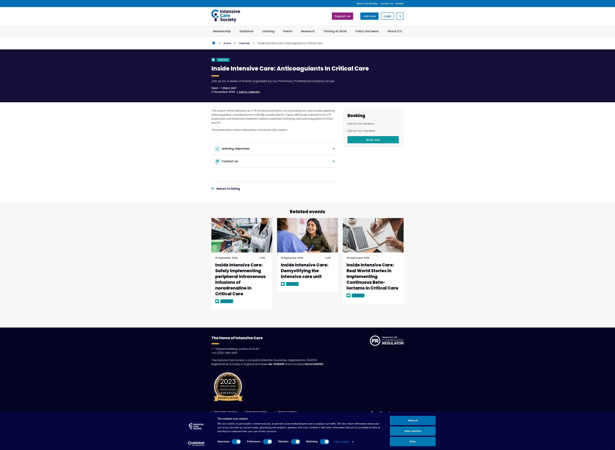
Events (287, 31)
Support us (342, 16)
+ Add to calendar (248, 92)
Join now (369, 16)
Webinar (223, 59)
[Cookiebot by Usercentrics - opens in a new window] (196, 443)
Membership (222, 31)
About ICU (394, 31)
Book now (373, 140)
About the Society (367, 3)
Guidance (246, 31)
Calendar (244, 43)
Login (387, 16)
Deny (413, 441)
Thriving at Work (335, 31)
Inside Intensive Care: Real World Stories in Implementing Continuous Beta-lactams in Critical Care (372, 276)
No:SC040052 (314, 364)
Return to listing (228, 189)
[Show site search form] (400, 16)
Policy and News (367, 31)
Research (308, 31)
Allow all (413, 420)
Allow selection (412, 431)
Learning (268, 31)
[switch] (267, 441)
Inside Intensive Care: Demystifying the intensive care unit (304, 270)
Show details (342, 441)
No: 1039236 (276, 364)
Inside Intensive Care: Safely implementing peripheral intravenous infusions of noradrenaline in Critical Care (240, 279)
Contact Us (386, 3)
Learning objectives (235, 149)
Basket (400, 3)
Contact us (229, 161)
